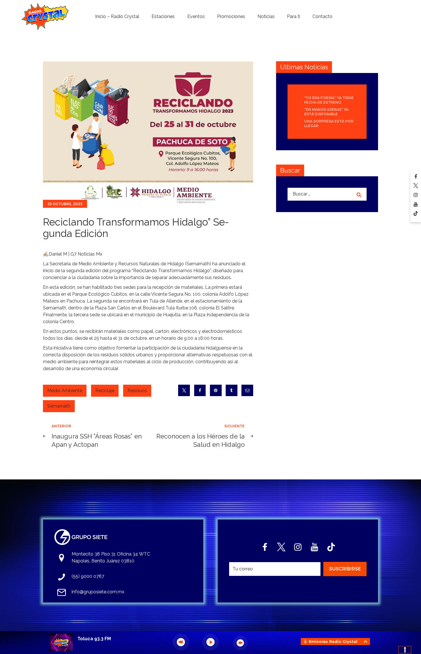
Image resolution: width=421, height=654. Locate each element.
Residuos (137, 390)
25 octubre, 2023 (65, 204)
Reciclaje (104, 390)
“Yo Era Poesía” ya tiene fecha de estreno (329, 100)
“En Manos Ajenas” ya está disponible (326, 111)
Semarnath (58, 406)
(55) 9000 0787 (88, 576)
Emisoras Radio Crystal (333, 641)
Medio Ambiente (64, 390)
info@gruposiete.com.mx (98, 591)
